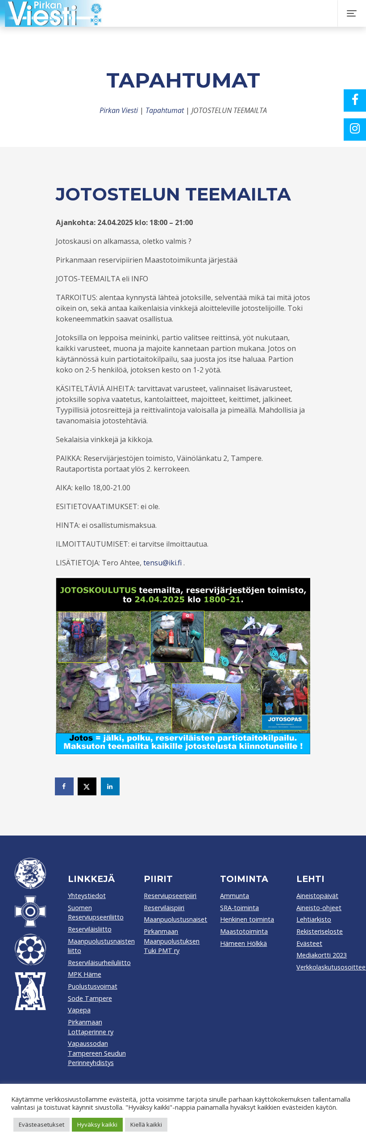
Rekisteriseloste (319, 931)
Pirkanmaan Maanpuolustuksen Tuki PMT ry (172, 941)
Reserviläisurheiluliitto (99, 962)
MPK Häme (84, 974)
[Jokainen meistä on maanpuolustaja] (179, 13)
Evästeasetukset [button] (41, 1124)
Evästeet (309, 943)
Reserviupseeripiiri (170, 895)
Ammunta (234, 895)
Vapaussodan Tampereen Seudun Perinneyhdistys (97, 1053)
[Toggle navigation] (351, 13)
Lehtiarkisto (313, 919)
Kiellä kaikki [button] (146, 1124)
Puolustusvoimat (92, 986)
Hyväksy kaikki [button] (97, 1124)
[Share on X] (87, 786)
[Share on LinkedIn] (111, 786)
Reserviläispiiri (164, 907)
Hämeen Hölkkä (243, 943)
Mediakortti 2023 (321, 955)
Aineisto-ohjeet (318, 907)
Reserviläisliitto (90, 929)
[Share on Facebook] (65, 786)
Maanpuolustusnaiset (175, 919)
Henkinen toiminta (247, 919)
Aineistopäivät (317, 895)
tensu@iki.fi (162, 563)
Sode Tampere (90, 998)
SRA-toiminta (239, 907)
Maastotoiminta (244, 931)
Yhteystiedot (87, 895)
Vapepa (79, 1010)
